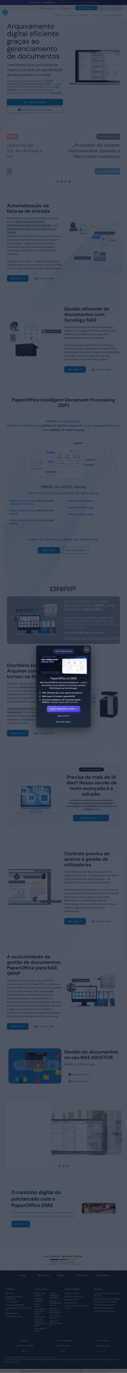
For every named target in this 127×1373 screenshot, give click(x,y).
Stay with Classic (63, 722)
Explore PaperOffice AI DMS (63, 709)
